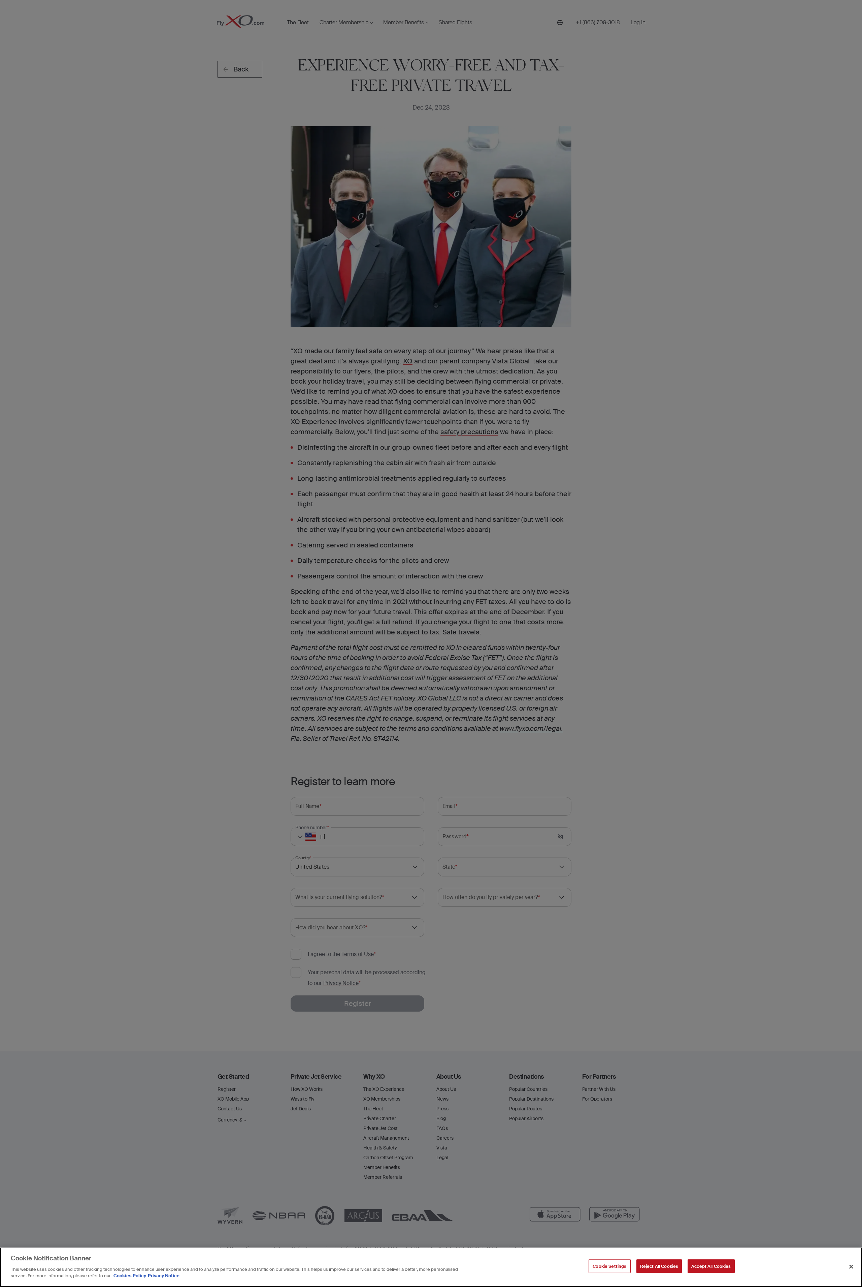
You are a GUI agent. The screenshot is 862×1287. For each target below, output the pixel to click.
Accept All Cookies (711, 1266)
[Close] (851, 1266)
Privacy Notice (163, 1276)
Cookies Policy (129, 1276)
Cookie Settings (609, 1266)
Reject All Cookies (659, 1266)
